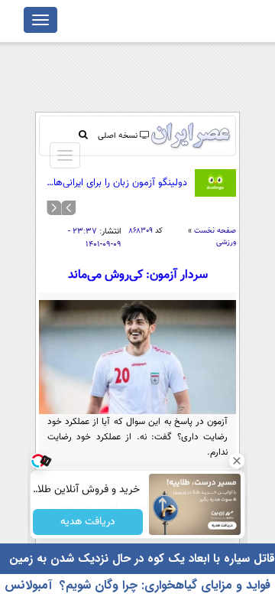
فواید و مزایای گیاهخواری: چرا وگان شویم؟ (165, 585)
